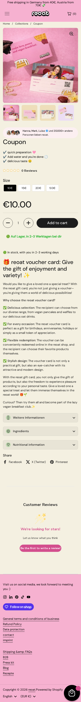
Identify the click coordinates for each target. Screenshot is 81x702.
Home (6, 23)
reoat (31, 690)
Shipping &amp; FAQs (17, 652)
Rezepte (8, 673)
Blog (6, 668)
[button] (10, 188)
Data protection (14, 629)
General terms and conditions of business (31, 619)
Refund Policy (12, 624)
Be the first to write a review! (40, 548)
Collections (21, 23)
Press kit (8, 663)
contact (8, 635)
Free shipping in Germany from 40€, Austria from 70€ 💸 (40, 4)
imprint (8, 640)
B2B (5, 657)
